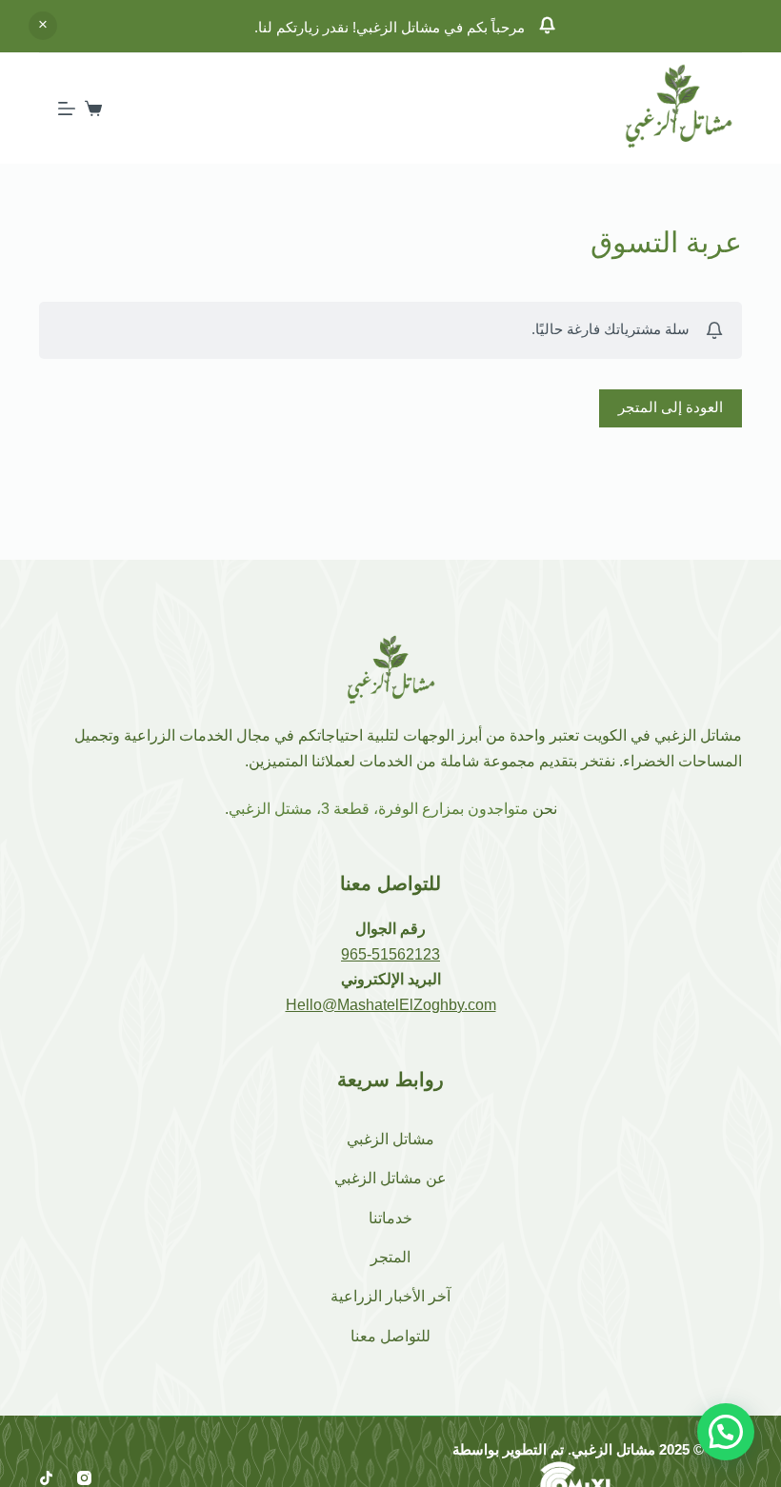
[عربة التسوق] (93, 108)
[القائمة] (66, 108)
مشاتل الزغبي (390, 1139)
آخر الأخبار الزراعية (390, 1296)
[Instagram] (84, 1478)
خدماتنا (390, 1218)
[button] (725, 1431)
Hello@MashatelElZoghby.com (391, 1005)
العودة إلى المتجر (670, 407)
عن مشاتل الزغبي (390, 1178)
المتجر (390, 1257)
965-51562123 (390, 954)
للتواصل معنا (390, 1336)
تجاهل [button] (43, 25)
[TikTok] (46, 1478)
